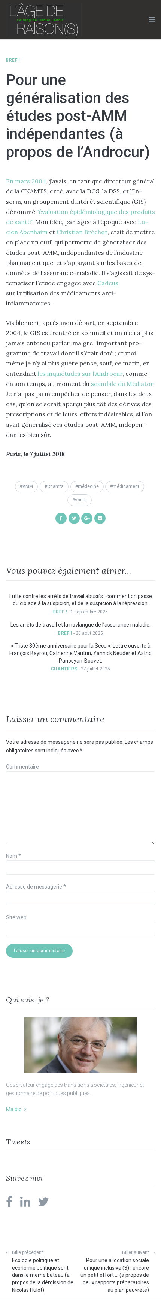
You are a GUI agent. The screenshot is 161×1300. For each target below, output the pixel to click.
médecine (88, 486)
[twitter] (43, 1204)
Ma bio (14, 1109)
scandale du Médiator (122, 383)
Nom (13, 856)
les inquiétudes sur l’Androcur (80, 373)
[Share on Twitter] (74, 517)
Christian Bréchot (82, 232)
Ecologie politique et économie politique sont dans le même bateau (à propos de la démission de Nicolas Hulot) (42, 1275)
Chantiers (64, 669)
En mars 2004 (26, 181)
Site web (16, 917)
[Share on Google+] (86, 517)
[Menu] (152, 20)
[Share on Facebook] (61, 517)
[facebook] (9, 1204)
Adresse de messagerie (36, 887)
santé (81, 500)
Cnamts (55, 486)
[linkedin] (25, 1204)
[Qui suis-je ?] (80, 1045)
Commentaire (22, 767)
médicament (126, 486)
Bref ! (13, 60)
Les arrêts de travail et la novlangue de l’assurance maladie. (80, 625)
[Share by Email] (100, 517)
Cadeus (107, 283)
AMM (27, 486)
